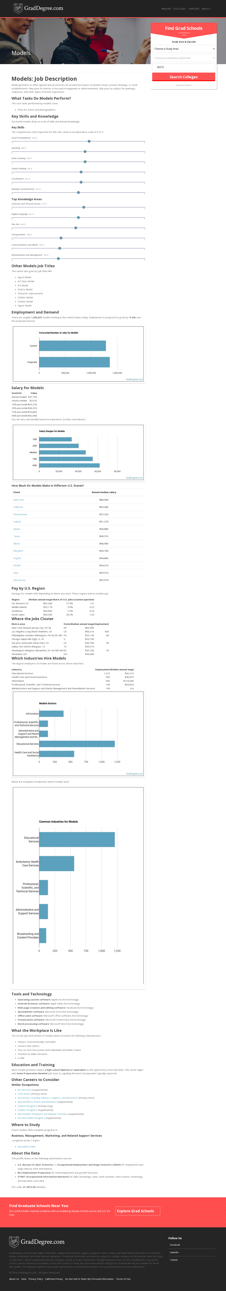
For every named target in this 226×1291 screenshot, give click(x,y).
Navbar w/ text (38, 9)
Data (23, 1278)
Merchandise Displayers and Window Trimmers (43, 1113)
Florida (16, 565)
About (206, 8)
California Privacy (54, 1278)
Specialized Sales (27, 1146)
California (18, 506)
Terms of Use (123, 1278)
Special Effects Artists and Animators (37, 1101)
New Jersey (19, 579)
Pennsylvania (20, 514)
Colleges (179, 8)
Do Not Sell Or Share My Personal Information (89, 1278)
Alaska (16, 528)
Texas (16, 536)
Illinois (16, 543)
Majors (166, 8)
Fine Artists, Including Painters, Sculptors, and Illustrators (48, 1097)
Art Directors (25, 1089)
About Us (14, 1278)
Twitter (174, 1259)
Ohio (15, 572)
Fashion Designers (27, 1105)
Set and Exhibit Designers (31, 1117)
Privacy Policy (35, 1278)
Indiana (17, 521)
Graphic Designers (27, 1109)
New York (18, 499)
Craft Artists (24, 1093)
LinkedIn (174, 1252)
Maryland (18, 550)
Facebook (175, 1244)
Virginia (17, 558)
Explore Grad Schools (135, 1210)
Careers (193, 8)
